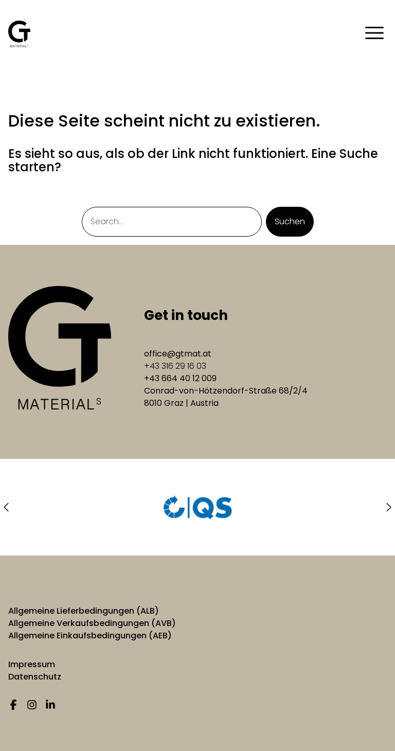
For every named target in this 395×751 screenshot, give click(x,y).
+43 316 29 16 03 (175, 366)
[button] (6, 507)
